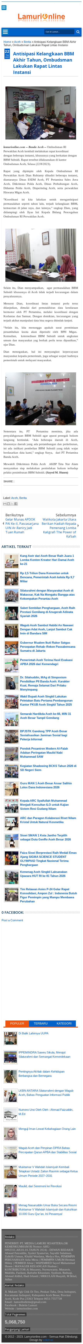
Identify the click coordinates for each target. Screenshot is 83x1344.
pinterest (78, 4)
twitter (48, 4)
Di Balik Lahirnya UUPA (33, 1033)
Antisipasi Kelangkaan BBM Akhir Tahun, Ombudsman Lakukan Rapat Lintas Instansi (43, 63)
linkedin (68, 4)
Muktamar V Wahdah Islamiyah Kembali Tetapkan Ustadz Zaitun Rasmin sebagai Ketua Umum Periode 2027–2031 (48, 1171)
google (58, 4)
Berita (23, 498)
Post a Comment (12, 920)
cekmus (48, 1339)
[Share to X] (12, 504)
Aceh (14, 498)
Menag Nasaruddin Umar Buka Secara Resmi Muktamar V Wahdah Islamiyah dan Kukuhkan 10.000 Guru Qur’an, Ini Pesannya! (48, 1210)
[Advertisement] (41, 955)
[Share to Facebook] (16, 504)
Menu (4, 7)
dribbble (73, 4)
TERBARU (41, 1023)
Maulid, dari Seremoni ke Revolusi (40, 1186)
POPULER (17, 1023)
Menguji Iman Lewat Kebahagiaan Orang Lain (47, 1128)
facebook (53, 4)
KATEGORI (64, 1023)
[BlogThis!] (8, 504)
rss (63, 4)
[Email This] (5, 504)
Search (77, 32)
